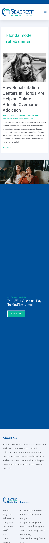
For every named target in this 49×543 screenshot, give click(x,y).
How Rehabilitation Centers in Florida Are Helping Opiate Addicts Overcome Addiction (23, 99)
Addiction (6, 115)
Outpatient (7, 118)
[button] (45, 12)
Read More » (7, 147)
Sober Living (23, 118)
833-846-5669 (16, 314)
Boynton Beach (33, 115)
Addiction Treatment (19, 115)
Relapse (15, 118)
